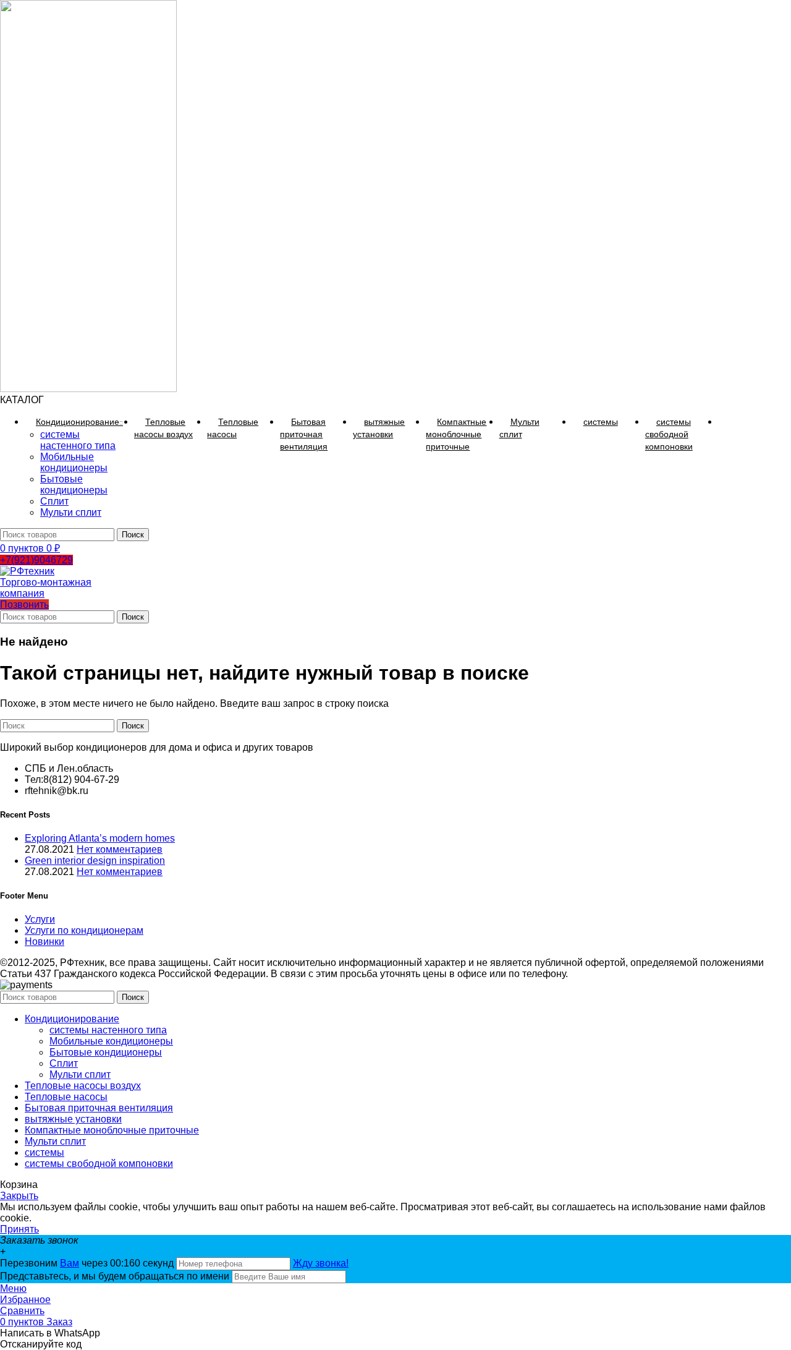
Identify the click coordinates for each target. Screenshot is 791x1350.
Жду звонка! (321, 1263)
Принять (19, 1229)
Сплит (54, 501)
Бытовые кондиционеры (74, 484)
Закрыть (19, 1195)
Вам (69, 1263)
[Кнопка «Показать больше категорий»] (729, 421)
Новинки (44, 941)
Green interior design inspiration (95, 860)
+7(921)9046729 (36, 560)
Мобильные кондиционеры (74, 462)
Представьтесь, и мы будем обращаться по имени (114, 1276)
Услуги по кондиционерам (84, 930)
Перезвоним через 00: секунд (88, 1263)
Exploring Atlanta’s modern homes (100, 838)
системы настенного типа (78, 440)
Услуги (40, 919)
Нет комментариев (120, 849)
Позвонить (24, 604)
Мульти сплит (70, 512)
